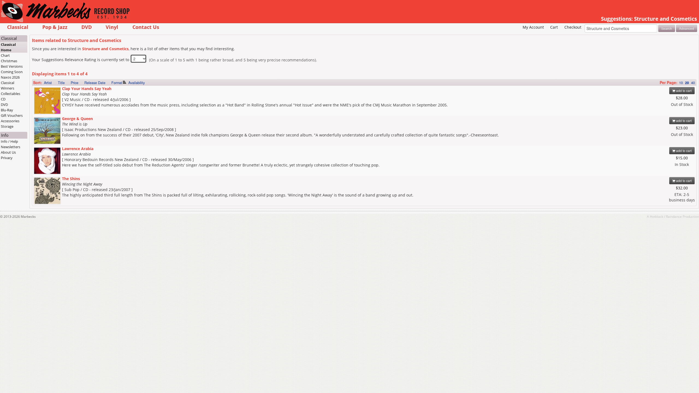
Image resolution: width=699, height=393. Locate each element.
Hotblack (656, 216)
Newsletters (10, 146)
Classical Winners (7, 85)
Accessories (10, 120)
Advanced (686, 28)
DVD (86, 26)
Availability (136, 82)
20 (687, 82)
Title (61, 82)
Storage (7, 126)
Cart (554, 27)
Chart (5, 55)
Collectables (10, 93)
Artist (48, 82)
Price (74, 82)
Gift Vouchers (12, 115)
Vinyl (112, 26)
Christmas (9, 60)
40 (693, 82)
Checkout (572, 27)
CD (3, 99)
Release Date (94, 82)
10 (681, 82)
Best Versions (12, 66)
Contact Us (145, 26)
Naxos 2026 (10, 77)
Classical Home (8, 47)
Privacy (7, 157)
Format (116, 82)
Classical (17, 26)
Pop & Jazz (54, 26)
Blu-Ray (7, 110)
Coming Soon (12, 71)
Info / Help (9, 141)
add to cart (683, 90)
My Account (533, 27)
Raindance (674, 216)
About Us (8, 152)
